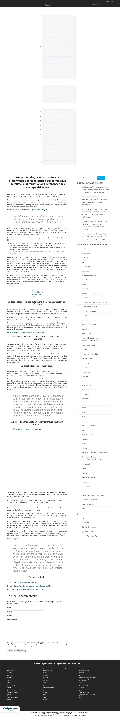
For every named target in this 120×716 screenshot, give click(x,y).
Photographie (86, 464)
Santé (84, 468)
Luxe (83, 430)
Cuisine (84, 316)
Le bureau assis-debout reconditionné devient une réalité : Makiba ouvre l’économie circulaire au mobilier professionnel (95, 213)
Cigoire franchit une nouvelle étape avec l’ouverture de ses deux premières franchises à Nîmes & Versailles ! (94, 225)
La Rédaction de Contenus (57, 69)
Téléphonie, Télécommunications (93, 495)
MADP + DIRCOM (54, 39)
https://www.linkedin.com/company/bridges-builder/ (33, 586)
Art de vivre (86, 266)
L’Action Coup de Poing (56, 25)
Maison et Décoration (89, 434)
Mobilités (85, 439)
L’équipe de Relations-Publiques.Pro (59, 116)
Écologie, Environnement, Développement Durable (90, 339)
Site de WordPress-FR (89, 536)
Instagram (110, 4)
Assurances (86, 271)
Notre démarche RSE (54, 121)
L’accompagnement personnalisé (58, 129)
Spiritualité (86, 486)
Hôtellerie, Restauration (90, 390)
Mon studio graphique (56, 74)
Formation (85, 381)
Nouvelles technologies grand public (94, 452)
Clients (47, 84)
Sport (83, 491)
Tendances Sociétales (84, 692)
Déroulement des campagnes (57, 125)
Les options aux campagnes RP (58, 46)
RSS (112, 4)
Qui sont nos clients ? (54, 87)
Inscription (85, 518)
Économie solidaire (88, 345)
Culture (84, 320)
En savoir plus (50, 108)
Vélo (83, 509)
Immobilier (86, 394)
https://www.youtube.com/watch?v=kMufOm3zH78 (25, 333)
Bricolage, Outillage (89, 293)
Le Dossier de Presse (55, 50)
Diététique (85, 329)
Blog (46, 170)
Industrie (85, 399)
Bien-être (85, 280)
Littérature (85, 421)
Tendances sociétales (89, 500)
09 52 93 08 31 (96, 4)
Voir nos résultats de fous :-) (56, 92)
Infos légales (51, 147)
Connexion (85, 523)
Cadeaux (85, 298)
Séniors (84, 473)
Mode (84, 443)
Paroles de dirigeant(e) (56, 21)
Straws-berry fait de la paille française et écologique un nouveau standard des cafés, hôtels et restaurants (94, 201)
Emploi (84, 350)
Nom (9, 607)
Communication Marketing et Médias (95, 302)
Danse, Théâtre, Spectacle (91, 325)
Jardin (84, 408)
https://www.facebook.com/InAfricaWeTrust (30, 590)
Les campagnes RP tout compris (58, 17)
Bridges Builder (34, 210)
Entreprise (85, 363)
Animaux (85, 257)
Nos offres (48, 14)
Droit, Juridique (87, 333)
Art (83, 262)
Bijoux (84, 284)
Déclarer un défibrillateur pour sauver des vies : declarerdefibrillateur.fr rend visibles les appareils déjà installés (95, 189)
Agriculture (86, 248)
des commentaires (90, 531)
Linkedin (104, 4)
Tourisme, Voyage (88, 504)
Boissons (85, 289)
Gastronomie (86, 385)
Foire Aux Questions (54, 143)
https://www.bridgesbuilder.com (25, 582)
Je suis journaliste (53, 158)
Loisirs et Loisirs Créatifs (48, 701)
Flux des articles (89, 527)
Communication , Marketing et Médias (16, 689)
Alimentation (86, 253)
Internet (84, 403)
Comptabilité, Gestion (89, 307)
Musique (85, 448)
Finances (85, 376)
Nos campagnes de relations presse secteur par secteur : (57, 663)
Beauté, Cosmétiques (89, 275)
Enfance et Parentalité (90, 354)
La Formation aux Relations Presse (60, 54)
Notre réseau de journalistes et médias (60, 134)
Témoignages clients (54, 96)
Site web (10, 616)
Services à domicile (88, 477)
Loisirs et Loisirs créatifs (90, 426)
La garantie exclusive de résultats (60, 151)
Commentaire (12, 620)
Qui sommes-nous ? (53, 112)
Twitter (108, 4)
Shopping (85, 482)
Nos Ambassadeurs (53, 101)
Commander (49, 9)
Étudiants (85, 367)
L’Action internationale (56, 30)
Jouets (84, 417)
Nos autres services (53, 61)
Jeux (83, 412)
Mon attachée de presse (56, 34)
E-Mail (10, 612)
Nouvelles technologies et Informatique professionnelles (92, 458)
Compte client (109, 1)
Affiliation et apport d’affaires (57, 138)
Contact (49, 163)
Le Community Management (58, 65)
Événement (86, 372)
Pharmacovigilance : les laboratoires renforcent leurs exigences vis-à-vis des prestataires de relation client (94, 236)
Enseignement (87, 358)
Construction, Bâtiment (90, 311)
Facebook (106, 4)
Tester (47, 5)
